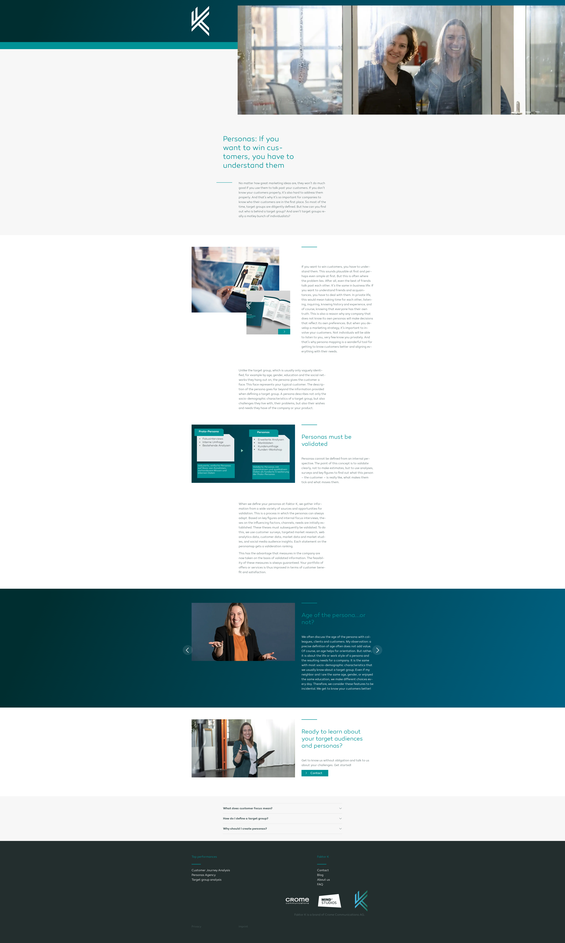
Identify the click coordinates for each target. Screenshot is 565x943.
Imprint (243, 926)
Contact (316, 773)
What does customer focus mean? (247, 808)
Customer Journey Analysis (211, 870)
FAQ (320, 884)
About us (323, 880)
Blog (320, 875)
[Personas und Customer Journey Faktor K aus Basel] (268, 312)
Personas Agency (204, 875)
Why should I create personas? (245, 828)
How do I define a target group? (245, 818)
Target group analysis (206, 880)
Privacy (196, 926)
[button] (188, 650)
